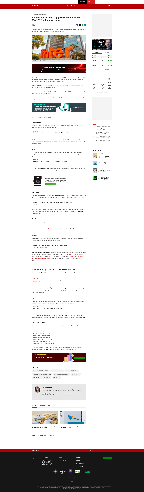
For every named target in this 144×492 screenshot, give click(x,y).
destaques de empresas (57, 370)
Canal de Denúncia (80, 463)
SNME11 (78, 7)
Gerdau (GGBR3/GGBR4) (71, 370)
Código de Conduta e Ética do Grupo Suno (46, 462)
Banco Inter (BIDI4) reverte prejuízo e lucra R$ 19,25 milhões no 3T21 (50, 133)
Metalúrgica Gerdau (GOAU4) (51, 91)
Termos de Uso (45, 466)
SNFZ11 (58, 7)
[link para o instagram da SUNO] (74, 478)
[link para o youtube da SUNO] (77, 478)
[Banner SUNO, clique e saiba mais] (59, 69)
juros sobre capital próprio (45, 93)
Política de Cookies (46, 460)
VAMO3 (94, 55)
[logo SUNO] (34, 2)
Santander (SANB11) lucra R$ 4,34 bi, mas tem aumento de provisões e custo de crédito (53, 203)
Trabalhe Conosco (80, 464)
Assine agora (107, 458)
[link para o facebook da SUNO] (67, 478)
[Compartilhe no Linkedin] (85, 25)
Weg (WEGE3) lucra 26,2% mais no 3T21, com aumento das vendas (50, 161)
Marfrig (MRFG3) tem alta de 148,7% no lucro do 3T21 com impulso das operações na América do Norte (51, 246)
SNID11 (70, 7)
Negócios (35, 12)
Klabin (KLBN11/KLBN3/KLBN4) (61, 374)
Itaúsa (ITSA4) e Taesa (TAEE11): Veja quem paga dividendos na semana (44, 426)
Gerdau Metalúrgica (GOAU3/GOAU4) (42, 374)
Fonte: (108, 69)
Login (60, 457)
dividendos (34, 93)
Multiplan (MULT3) (37, 337)
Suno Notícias (35, 450)
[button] (35, 5)
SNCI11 (82, 7)
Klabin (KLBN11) (69, 91)
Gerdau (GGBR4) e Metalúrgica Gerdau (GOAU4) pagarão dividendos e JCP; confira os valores (52, 280)
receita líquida (68, 254)
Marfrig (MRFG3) (75, 374)
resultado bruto (65, 141)
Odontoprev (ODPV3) (38, 339)
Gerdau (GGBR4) (37, 85)
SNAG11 (62, 7)
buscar (109, 5)
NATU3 (94, 60)
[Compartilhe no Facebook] (77, 25)
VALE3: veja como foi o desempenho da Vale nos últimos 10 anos (73, 426)
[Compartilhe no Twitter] (80, 25)
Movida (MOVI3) (36, 335)
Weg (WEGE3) (63, 77)
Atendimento (78, 457)
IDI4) (78, 29)
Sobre (91, 450)
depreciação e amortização (53, 228)
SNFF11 (74, 7)
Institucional (45, 457)
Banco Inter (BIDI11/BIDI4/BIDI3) (40, 370)
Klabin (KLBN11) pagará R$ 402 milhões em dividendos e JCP (48, 308)
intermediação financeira (76, 141)
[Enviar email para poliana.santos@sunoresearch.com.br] (42, 397)
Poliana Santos (47, 387)
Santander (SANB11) (60, 79)
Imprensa (78, 460)
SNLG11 (86, 7)
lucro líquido (37, 195)
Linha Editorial (109, 450)
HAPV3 (94, 65)
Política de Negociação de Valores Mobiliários (48, 464)
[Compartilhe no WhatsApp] (82, 25)
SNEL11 (66, 7)
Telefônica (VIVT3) (37, 341)
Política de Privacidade (100, 450)
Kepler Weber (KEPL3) (38, 333)
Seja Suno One (62, 460)
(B (73, 29)
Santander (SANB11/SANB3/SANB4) (40, 14)
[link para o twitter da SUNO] (70, 478)
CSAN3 (94, 57)
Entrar (109, 1)
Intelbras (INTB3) (37, 331)
